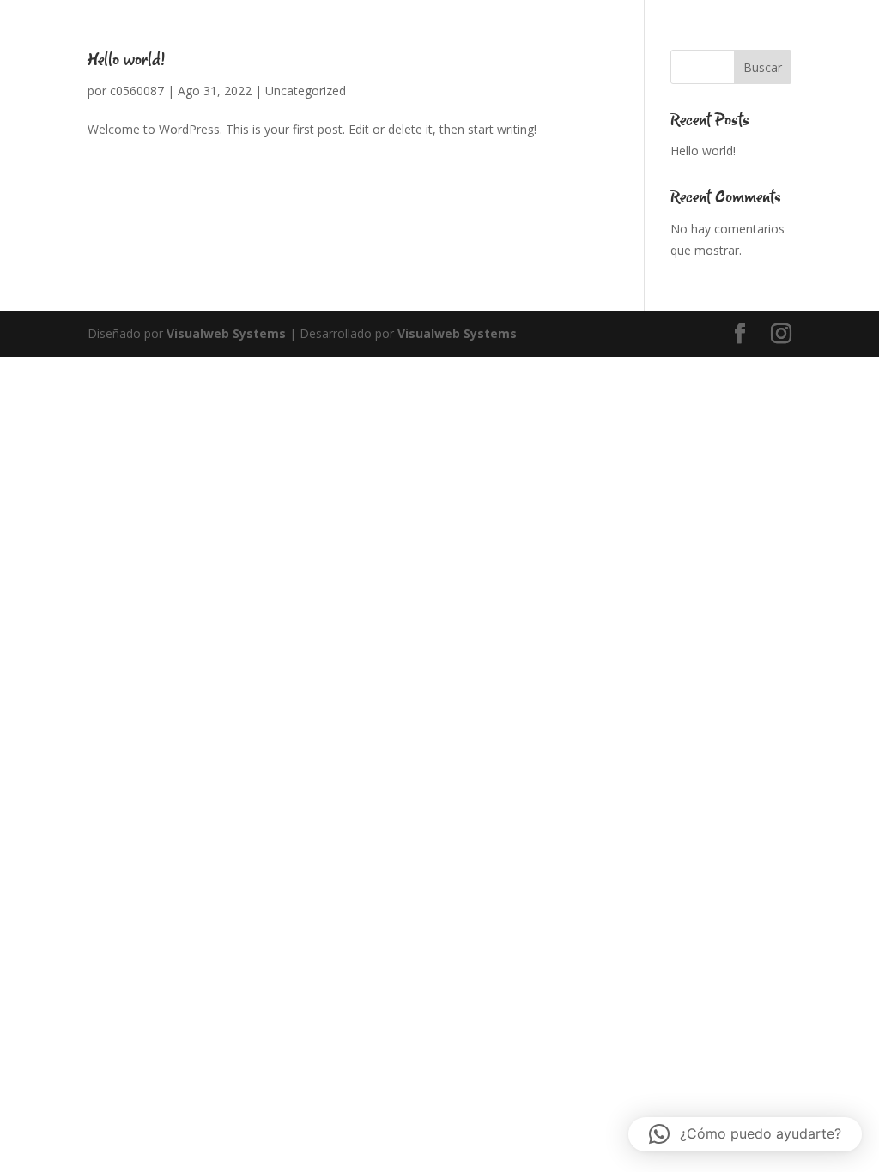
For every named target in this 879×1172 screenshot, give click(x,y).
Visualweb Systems (226, 333)
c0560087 (137, 90)
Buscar (762, 67)
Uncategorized (305, 90)
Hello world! (127, 60)
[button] (745, 1134)
